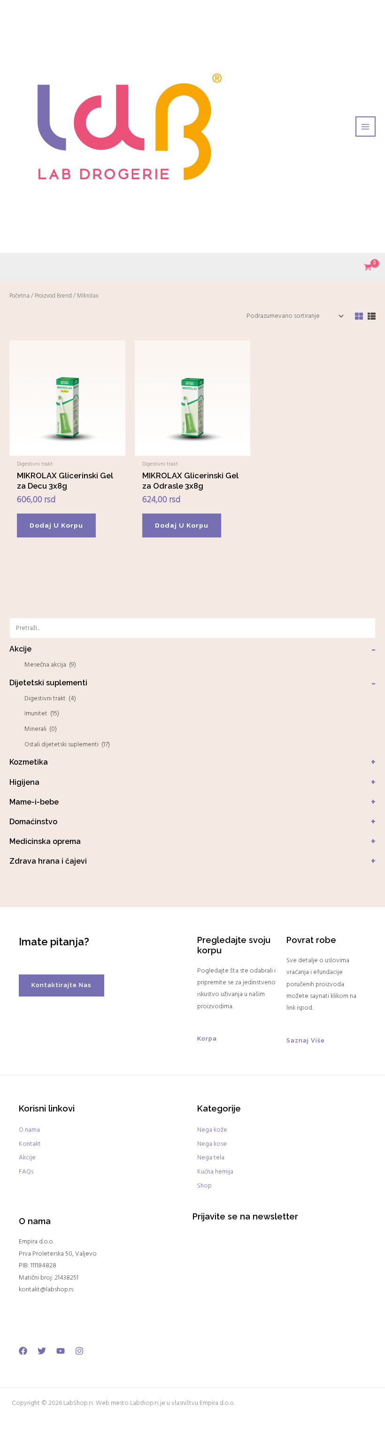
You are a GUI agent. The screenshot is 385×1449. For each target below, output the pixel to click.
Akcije (27, 1158)
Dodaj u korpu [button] (56, 525)
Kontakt (30, 1144)
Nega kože (212, 1130)
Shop (204, 1186)
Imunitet (41, 714)
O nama (29, 1130)
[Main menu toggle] (365, 126)
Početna (19, 296)
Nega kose (212, 1144)
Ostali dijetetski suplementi (67, 745)
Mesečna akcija (50, 665)
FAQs (26, 1172)
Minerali (40, 729)
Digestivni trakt (50, 699)
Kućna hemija (215, 1172)
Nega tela (210, 1158)
